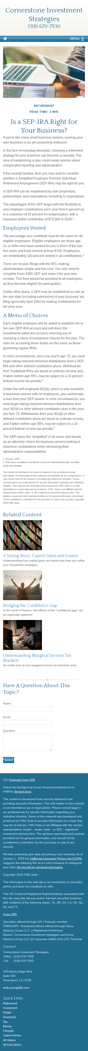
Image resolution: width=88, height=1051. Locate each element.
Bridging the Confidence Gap (30, 605)
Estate (7, 1012)
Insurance (9, 1017)
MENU (75, 38)
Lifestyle (8, 1030)
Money (7, 1026)
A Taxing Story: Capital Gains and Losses (40, 555)
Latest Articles (12, 1035)
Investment (10, 1007)
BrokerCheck (23, 791)
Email (6, 717)
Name (7, 703)
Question (9, 730)
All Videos (9, 1040)
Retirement (10, 1003)
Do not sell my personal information (40, 867)
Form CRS (10, 914)
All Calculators (12, 1044)
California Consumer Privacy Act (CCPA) (56, 858)
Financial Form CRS (22, 779)
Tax (5, 1021)
